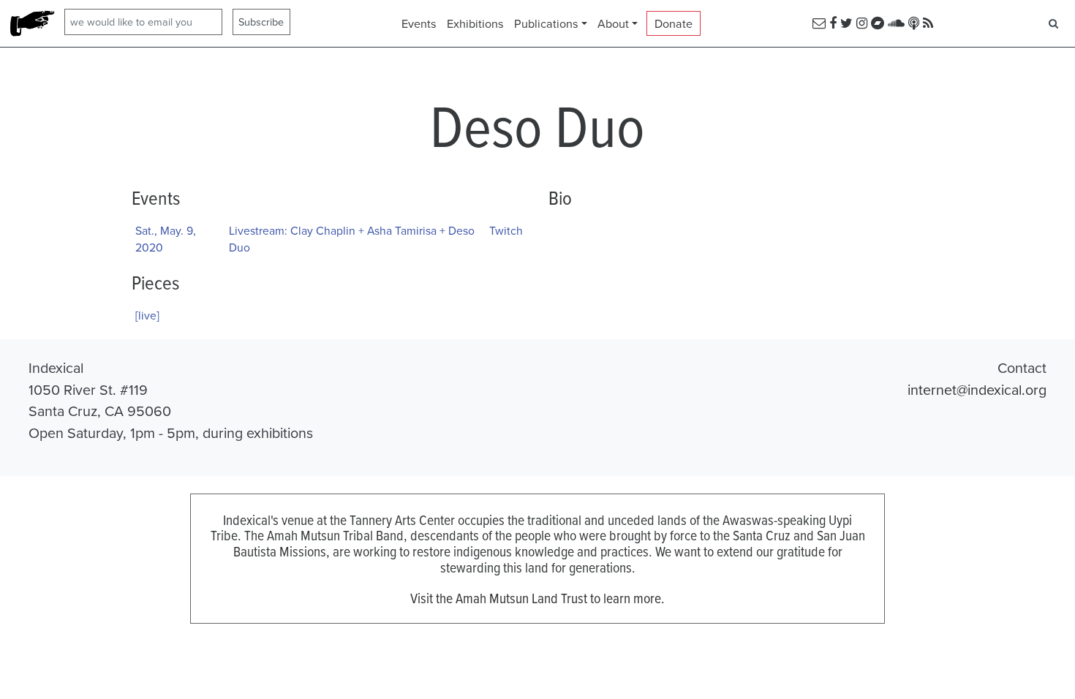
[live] (147, 315)
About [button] (613, 23)
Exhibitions (475, 23)
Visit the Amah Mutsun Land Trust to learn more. (537, 598)
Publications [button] (546, 23)
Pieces (155, 282)
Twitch (506, 230)
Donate (674, 23)
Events (419, 23)
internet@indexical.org (977, 389)
